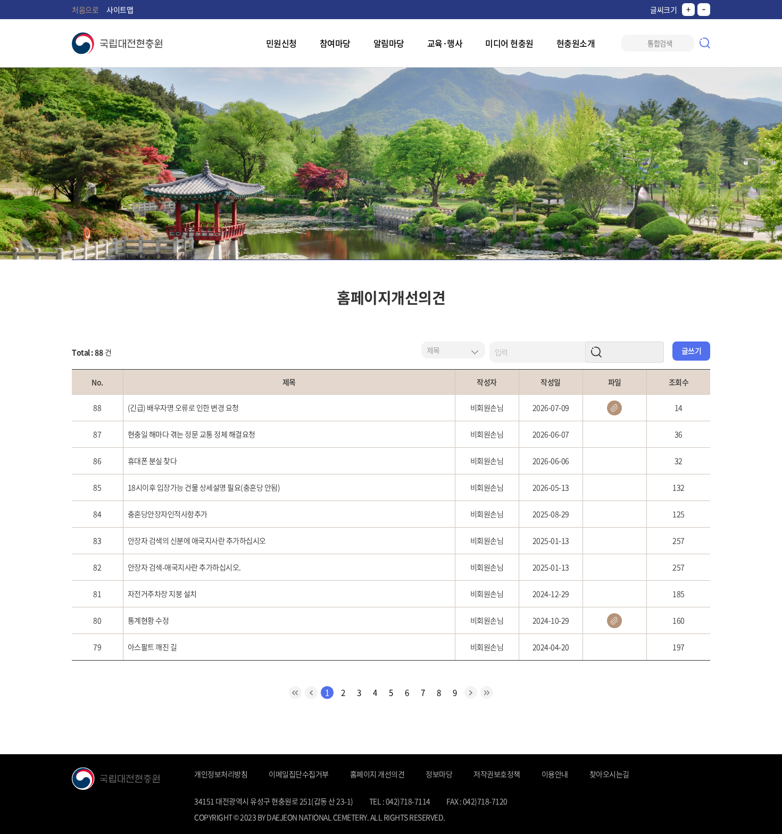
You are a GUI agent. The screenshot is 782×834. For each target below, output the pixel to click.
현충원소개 (575, 43)
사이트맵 (119, 9)
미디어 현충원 (509, 43)
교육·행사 (445, 43)
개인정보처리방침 (220, 774)
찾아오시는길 (609, 774)
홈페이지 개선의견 (377, 774)
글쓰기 (691, 350)
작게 (703, 9)
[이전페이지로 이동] (311, 692)
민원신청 (281, 43)
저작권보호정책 (496, 774)
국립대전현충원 (117, 43)
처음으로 (85, 9)
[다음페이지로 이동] (470, 692)
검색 (705, 43)
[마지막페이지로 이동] (486, 692)
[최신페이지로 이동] (295, 692)
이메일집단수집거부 (299, 774)
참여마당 (335, 43)
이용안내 (555, 774)
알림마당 (388, 43)
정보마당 (439, 774)
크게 (688, 9)
